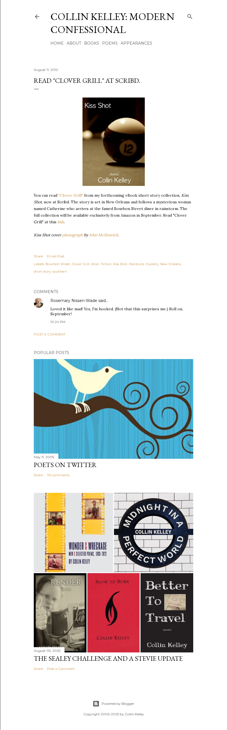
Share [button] (38, 256)
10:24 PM (57, 322)
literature (136, 264)
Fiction (106, 264)
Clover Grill (80, 264)
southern (60, 271)
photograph (72, 234)
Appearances (136, 43)
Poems (110, 43)
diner (95, 264)
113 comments (58, 475)
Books (91, 43)
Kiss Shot (120, 264)
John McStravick (103, 234)
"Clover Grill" (70, 195)
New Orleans (170, 264)
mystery (152, 264)
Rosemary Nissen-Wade (73, 300)
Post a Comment (50, 334)
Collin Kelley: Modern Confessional (112, 23)
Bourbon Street (57, 264)
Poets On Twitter (65, 464)
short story (42, 271)
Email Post (56, 256)
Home (57, 43)
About (74, 43)
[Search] (190, 15)
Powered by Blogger (118, 703)
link (61, 221)
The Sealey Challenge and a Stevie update (108, 658)
